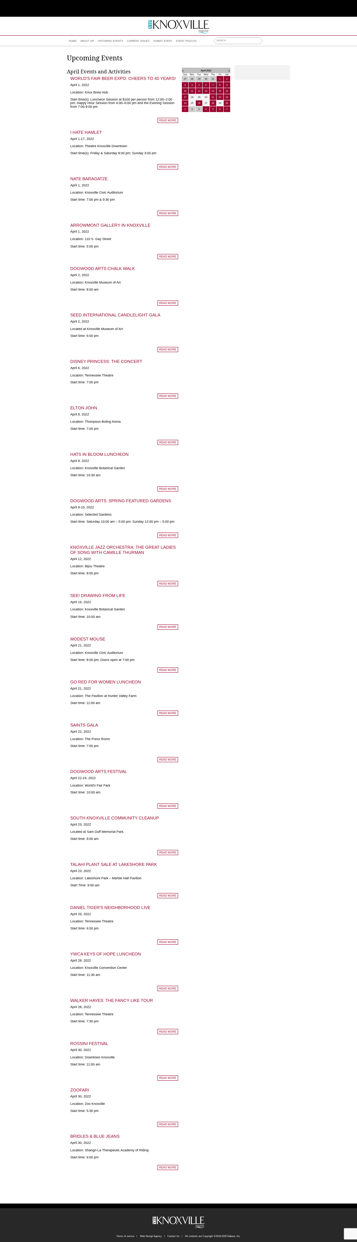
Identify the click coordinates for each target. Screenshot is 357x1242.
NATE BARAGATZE (89, 178)
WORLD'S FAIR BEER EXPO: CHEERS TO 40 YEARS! (123, 78)
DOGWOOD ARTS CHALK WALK (102, 268)
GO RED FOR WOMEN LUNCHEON (105, 682)
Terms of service (125, 1236)
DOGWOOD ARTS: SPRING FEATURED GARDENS (120, 500)
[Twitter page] (274, 42)
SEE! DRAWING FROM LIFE (97, 595)
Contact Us (173, 1236)
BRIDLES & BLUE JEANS (95, 1136)
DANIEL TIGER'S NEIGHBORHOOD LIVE (110, 907)
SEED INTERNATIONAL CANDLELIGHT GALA (115, 315)
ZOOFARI (79, 1090)
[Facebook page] (267, 42)
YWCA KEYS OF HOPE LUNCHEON (105, 954)
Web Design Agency (151, 1236)
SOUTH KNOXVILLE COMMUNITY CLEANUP (114, 818)
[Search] (259, 41)
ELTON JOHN (83, 407)
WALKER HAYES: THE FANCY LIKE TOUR (111, 1000)
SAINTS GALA (84, 725)
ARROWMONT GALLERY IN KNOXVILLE (110, 225)
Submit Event (162, 40)
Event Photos (186, 40)
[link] (73, 40)
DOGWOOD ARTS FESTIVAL (98, 771)
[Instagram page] (281, 42)
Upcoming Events (110, 40)
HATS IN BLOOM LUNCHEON (99, 454)
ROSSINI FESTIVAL (89, 1043)
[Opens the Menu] (288, 40)
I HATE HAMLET (86, 132)
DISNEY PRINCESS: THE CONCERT (106, 361)
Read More (167, 120)
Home (73, 40)
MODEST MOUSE (87, 639)
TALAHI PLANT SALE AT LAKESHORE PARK (113, 864)
